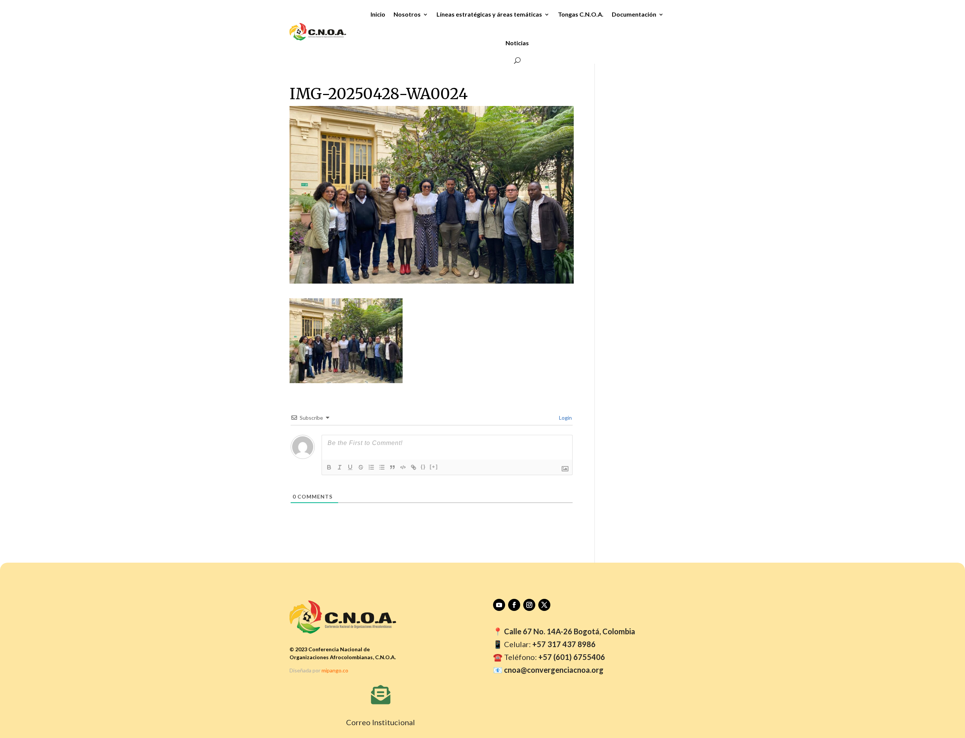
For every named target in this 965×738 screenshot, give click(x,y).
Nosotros (407, 14)
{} (423, 466)
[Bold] (329, 467)
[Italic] (339, 467)
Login (565, 417)
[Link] (413, 467)
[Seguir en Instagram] (529, 605)
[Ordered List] (371, 467)
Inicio (378, 14)
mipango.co (335, 670)
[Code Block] (403, 467)
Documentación (634, 14)
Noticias (517, 42)
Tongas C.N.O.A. (581, 14)
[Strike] (360, 467)
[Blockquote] (392, 467)
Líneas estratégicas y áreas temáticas (489, 14)
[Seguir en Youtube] (499, 605)
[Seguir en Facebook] (514, 605)
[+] (434, 466)
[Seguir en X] (544, 605)
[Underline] (350, 467)
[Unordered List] (382, 467)
